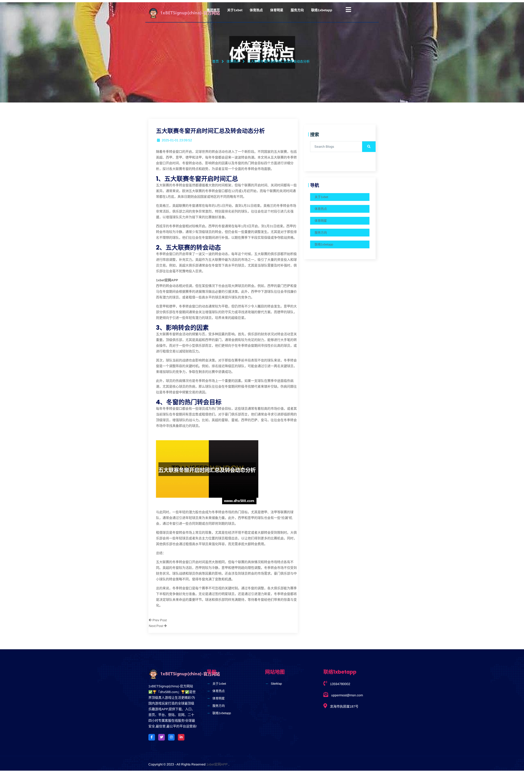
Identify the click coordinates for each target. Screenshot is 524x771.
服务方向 (297, 10)
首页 (215, 61)
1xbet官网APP (217, 764)
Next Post (156, 626)
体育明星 (276, 10)
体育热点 (256, 10)
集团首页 (213, 10)
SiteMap (276, 683)
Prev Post (159, 620)
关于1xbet (234, 10)
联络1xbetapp (321, 10)
